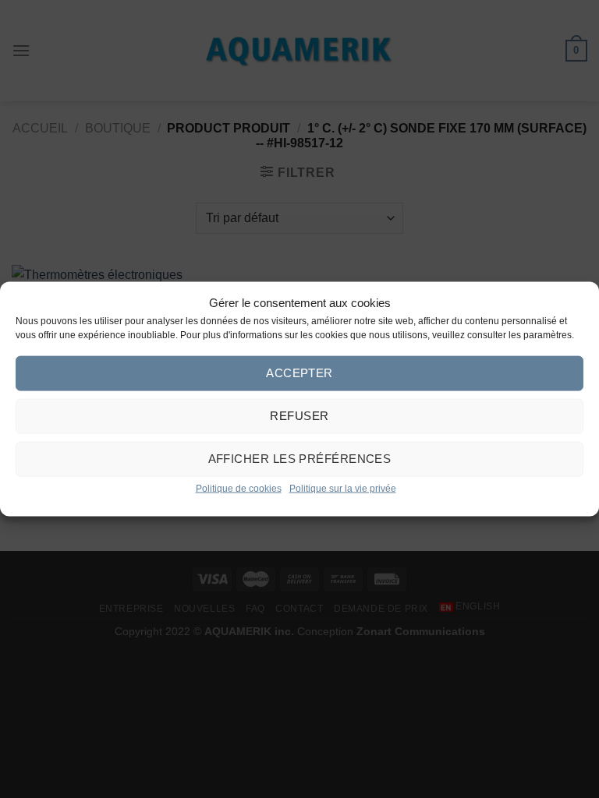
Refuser (299, 415)
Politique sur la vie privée (342, 487)
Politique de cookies (239, 487)
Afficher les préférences (300, 458)
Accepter (299, 373)
